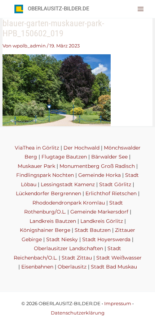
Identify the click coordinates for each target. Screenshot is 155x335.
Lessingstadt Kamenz (68, 184)
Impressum (117, 303)
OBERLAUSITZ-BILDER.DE (58, 8)
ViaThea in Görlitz (37, 147)
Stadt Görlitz (115, 184)
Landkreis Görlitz (101, 221)
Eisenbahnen (37, 266)
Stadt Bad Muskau (114, 266)
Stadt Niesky (62, 239)
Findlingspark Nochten (45, 175)
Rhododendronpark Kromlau (68, 202)
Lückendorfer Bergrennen (48, 193)
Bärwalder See (109, 156)
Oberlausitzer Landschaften (68, 248)
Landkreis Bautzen (53, 221)
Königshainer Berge (45, 230)
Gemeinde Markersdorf (99, 211)
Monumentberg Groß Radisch (97, 166)
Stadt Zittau (77, 257)
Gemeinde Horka (99, 175)
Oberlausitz (72, 266)
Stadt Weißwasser (119, 257)
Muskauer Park (36, 166)
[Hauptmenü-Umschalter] (141, 9)
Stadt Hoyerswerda (106, 239)
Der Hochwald (81, 147)
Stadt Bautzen (93, 230)
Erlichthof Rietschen (111, 193)
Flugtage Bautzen (64, 156)
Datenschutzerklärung (78, 313)
